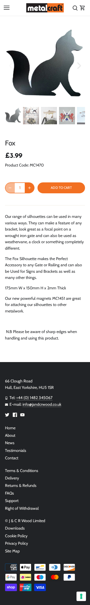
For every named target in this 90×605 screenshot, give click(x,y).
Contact (11, 458)
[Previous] (11, 65)
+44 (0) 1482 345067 (34, 397)
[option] (45, 65)
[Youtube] (22, 414)
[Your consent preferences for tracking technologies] (81, 596)
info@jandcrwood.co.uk (41, 404)
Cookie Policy (16, 536)
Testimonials (15, 450)
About (10, 435)
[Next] (78, 65)
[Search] (75, 8)
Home (10, 428)
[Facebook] (15, 414)
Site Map (12, 551)
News (9, 442)
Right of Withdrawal (22, 508)
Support (11, 500)
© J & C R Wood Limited (25, 520)
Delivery (12, 478)
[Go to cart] (83, 8)
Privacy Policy (16, 543)
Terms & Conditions (21, 470)
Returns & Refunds (20, 485)
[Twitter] (7, 414)
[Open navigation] (7, 8)
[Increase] (29, 188)
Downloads (15, 528)
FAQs (9, 493)
